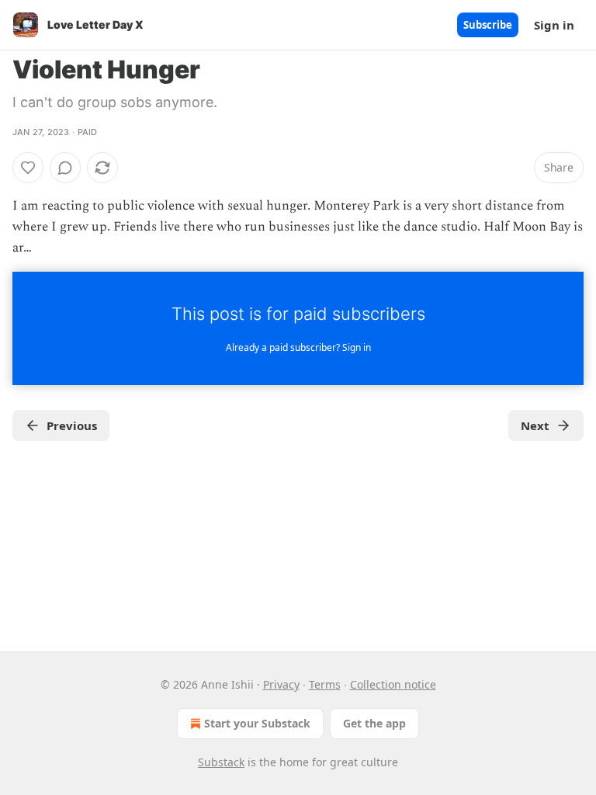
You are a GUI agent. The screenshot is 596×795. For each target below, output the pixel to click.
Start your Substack (257, 723)
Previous (72, 425)
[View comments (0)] (65, 167)
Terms (325, 684)
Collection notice (393, 684)
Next (535, 425)
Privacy (281, 684)
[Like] (27, 167)
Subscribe (487, 25)
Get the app (374, 723)
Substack (221, 762)
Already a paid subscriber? (298, 347)
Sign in (554, 25)
